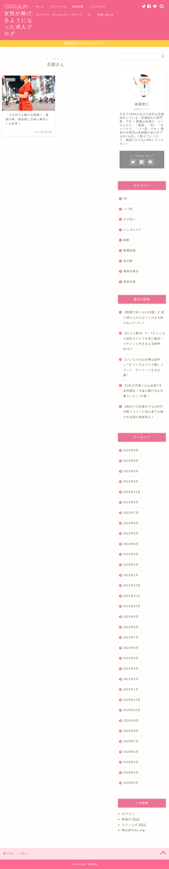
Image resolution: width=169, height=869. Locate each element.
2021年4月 (131, 668)
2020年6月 (131, 751)
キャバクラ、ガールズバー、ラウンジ (59, 14)
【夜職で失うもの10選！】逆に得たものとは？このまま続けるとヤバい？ (143, 317)
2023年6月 (131, 460)
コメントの (134, 824)
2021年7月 (131, 637)
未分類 (128, 260)
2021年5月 (131, 658)
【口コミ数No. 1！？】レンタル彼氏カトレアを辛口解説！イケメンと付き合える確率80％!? (144, 341)
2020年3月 (131, 782)
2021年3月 (131, 679)
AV (89, 14)
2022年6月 (131, 523)
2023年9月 (131, 450)
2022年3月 (131, 554)
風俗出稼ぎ (131, 271)
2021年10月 (132, 606)
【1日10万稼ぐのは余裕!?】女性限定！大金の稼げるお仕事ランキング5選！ (143, 391)
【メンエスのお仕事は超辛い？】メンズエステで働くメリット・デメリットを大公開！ (143, 367)
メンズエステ (97, 6)
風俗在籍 (78, 6)
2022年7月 (131, 512)
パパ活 (128, 209)
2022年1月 (131, 575)
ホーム (40, 6)
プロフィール (58, 6)
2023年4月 (131, 471)
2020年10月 (132, 710)
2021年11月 (131, 595)
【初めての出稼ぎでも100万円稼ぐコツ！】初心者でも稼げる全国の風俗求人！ (143, 412)
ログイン (128, 813)
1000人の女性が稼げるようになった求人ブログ (18, 20)
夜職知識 (129, 250)
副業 (126, 240)
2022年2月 (131, 564)
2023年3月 (131, 481)
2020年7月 (131, 741)
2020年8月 (131, 730)
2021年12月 (132, 585)
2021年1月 (131, 689)
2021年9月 (131, 616)
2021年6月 (131, 647)
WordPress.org (133, 830)
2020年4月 (131, 772)
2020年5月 (131, 762)
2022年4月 (131, 544)
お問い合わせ (105, 14)
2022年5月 (131, 533)
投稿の (131, 819)
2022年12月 (132, 492)
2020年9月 (131, 720)
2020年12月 (132, 699)
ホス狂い (129, 219)
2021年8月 (131, 627)
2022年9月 (131, 502)
